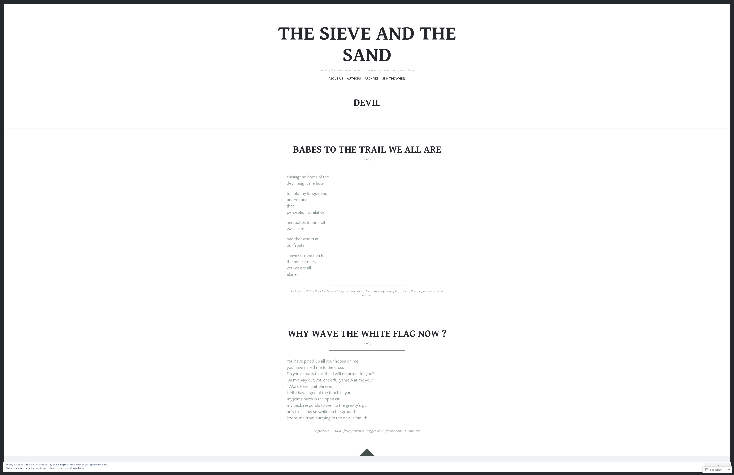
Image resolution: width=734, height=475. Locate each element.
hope (399, 431)
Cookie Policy (77, 468)
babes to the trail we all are (367, 149)
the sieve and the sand (367, 44)
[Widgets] (367, 452)
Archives (371, 78)
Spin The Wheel (393, 78)
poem (405, 291)
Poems (415, 291)
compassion (355, 291)
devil (368, 291)
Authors (354, 78)
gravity (389, 431)
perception (393, 291)
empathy (378, 291)
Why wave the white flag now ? (367, 334)
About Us (336, 78)
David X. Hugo (324, 291)
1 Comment (412, 431)
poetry (367, 159)
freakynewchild (353, 431)
